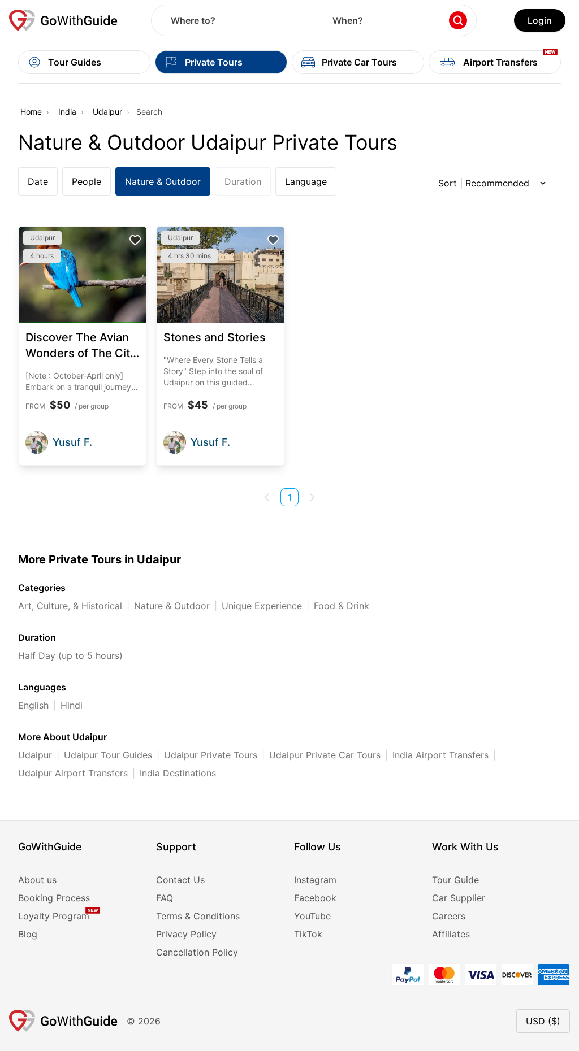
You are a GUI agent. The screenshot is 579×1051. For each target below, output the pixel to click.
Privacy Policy (186, 934)
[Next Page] (312, 497)
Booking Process (54, 898)
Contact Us (180, 879)
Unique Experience (262, 605)
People (86, 181)
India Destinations (178, 773)
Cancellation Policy (197, 952)
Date (38, 181)
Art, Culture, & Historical (70, 605)
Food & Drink (341, 605)
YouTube (312, 916)
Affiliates (451, 934)
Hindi (72, 705)
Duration (242, 181)
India (67, 111)
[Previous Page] (267, 497)
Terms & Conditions (198, 916)
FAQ (164, 898)
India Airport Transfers (440, 755)
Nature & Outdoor (163, 181)
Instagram (315, 879)
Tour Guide (455, 879)
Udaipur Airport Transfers (73, 773)
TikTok (308, 934)
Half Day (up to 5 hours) (70, 655)
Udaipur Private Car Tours (325, 755)
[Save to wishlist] (135, 240)
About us (37, 879)
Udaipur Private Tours (210, 755)
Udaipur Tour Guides (108, 755)
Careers (448, 916)
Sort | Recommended (483, 183)
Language (306, 181)
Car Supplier (458, 898)
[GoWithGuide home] (63, 20)
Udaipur (107, 111)
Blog (27, 934)
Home (31, 111)
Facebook (315, 898)
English (33, 705)
